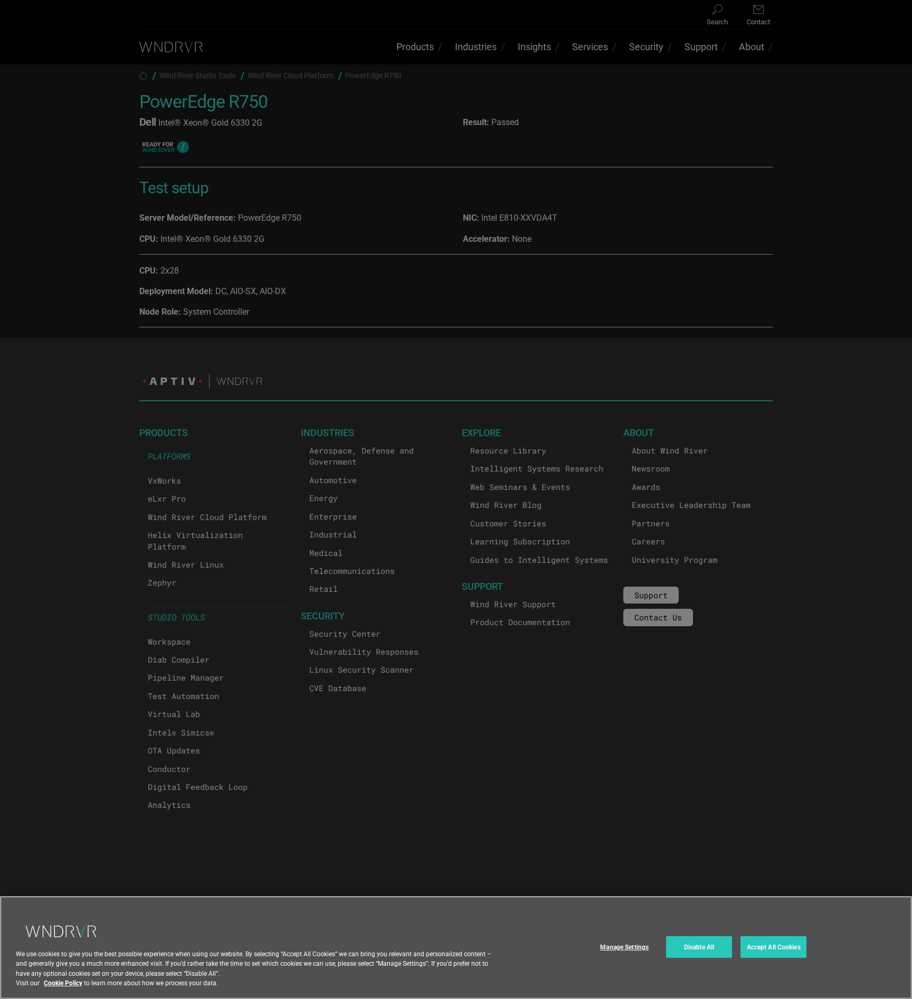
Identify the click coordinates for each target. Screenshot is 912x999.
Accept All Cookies (774, 947)
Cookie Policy (63, 982)
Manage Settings (624, 947)
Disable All (699, 947)
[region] (456, 947)
